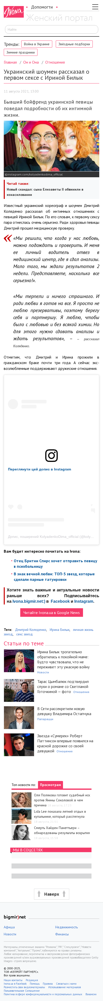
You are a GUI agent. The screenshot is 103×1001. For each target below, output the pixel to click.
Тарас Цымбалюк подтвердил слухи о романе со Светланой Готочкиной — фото (63, 686)
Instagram (83, 601)
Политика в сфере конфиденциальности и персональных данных (43, 994)
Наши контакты (13, 980)
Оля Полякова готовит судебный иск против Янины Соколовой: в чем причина (62, 800)
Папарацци (45, 719)
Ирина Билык (60, 629)
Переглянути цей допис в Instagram (39, 469)
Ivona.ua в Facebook (15, 983)
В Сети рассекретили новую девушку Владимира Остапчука (64, 711)
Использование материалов (64, 987)
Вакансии (91, 994)
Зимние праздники (20, 52)
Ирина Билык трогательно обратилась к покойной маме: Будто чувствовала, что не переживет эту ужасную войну (63, 659)
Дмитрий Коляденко (30, 629)
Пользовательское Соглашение (22, 990)
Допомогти (42, 7)
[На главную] (59, 18)
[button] (51, 894)
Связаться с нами (66, 983)
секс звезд (24, 634)
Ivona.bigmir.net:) (28, 601)
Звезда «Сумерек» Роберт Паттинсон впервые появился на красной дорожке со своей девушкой (65, 743)
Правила (48, 983)
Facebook (60, 601)
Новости (43, 672)
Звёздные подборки (74, 44)
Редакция (32, 980)
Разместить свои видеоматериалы (24, 987)
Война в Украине (37, 44)
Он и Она (31, 62)
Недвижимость (66, 927)
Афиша (9, 927)
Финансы (62, 934)
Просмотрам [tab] (50, 784)
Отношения (55, 62)
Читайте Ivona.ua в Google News (52, 612)
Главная (10, 62)
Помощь (35, 983)
